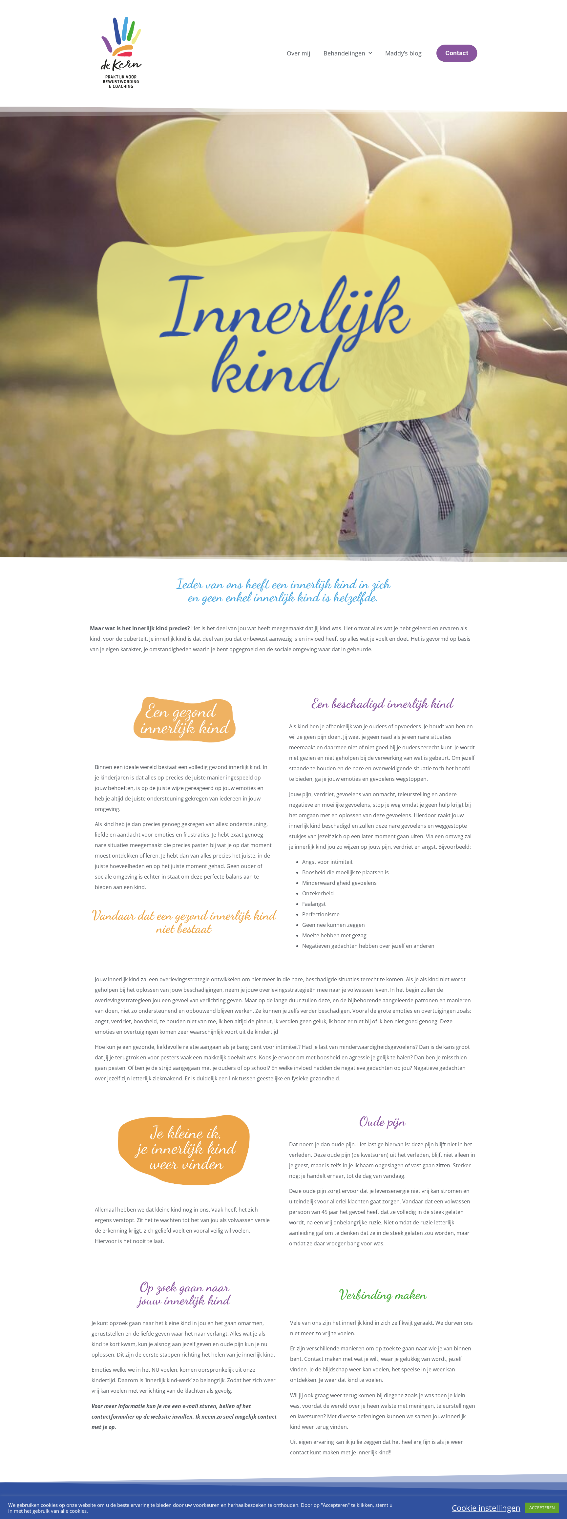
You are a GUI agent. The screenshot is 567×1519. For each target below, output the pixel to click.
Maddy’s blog (403, 53)
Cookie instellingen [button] (486, 1508)
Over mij (298, 53)
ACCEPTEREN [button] (542, 1507)
